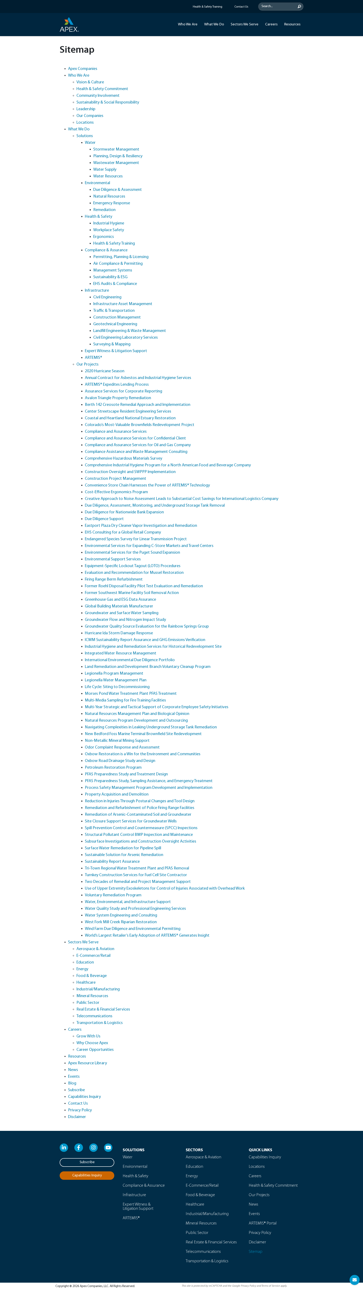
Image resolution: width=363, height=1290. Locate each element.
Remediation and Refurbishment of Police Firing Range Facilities (139, 808)
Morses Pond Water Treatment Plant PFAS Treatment (131, 694)
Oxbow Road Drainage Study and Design (120, 761)
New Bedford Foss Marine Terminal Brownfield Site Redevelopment (143, 734)
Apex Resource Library (87, 1063)
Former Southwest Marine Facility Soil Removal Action (132, 593)
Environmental (97, 183)
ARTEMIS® (93, 358)
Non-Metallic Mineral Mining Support (117, 741)
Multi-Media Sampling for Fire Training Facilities (125, 700)
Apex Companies (82, 69)
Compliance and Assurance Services (116, 432)
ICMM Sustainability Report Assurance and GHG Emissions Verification (145, 640)
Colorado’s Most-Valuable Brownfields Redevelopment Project (139, 425)
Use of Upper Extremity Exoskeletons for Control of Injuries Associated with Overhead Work (165, 888)
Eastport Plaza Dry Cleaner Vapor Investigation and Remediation (141, 526)
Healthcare (86, 983)
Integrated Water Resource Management (120, 653)
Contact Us (78, 1103)
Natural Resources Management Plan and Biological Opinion (137, 714)
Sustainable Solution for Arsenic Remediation (124, 855)
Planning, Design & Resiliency (117, 156)
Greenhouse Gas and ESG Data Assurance (120, 600)
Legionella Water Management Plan (115, 680)
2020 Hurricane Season (104, 371)
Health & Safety (98, 217)
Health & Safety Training (114, 243)
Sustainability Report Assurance (112, 862)
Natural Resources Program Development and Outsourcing (136, 720)
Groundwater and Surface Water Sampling (121, 613)
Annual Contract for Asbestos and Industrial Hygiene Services (138, 378)
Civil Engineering (107, 297)
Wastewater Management (116, 163)
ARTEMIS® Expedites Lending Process (117, 385)
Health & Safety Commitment (102, 89)
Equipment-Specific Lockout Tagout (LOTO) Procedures (132, 566)
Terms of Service (270, 1286)
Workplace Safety (108, 230)
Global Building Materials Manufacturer (119, 606)
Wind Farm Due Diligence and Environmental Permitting (132, 929)
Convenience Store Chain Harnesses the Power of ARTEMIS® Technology (147, 485)
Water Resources (108, 176)
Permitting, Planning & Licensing (121, 257)
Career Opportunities (95, 1050)
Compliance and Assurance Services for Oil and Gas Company (138, 445)
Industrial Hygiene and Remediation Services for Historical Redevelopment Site (153, 647)
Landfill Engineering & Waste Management (129, 331)
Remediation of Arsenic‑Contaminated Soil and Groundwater (138, 815)
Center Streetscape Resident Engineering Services (128, 411)
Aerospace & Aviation (95, 949)
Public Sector (87, 1003)
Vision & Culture (90, 82)
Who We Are (187, 24)
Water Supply (104, 170)
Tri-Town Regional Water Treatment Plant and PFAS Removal (137, 868)
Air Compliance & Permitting (118, 264)
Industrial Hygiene (108, 223)
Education (85, 962)
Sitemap (255, 1252)
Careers (271, 24)
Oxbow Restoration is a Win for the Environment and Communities (142, 754)
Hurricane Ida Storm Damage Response (119, 633)
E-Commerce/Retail (93, 956)
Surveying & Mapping (111, 344)
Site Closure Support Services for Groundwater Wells (131, 821)
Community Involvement (98, 96)
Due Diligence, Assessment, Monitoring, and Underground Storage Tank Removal (155, 505)
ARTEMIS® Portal (263, 1223)
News (73, 1070)
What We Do (214, 24)
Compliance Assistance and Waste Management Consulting (136, 452)
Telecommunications (94, 1016)
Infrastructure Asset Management (122, 304)
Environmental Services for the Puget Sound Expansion (132, 553)
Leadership (85, 109)
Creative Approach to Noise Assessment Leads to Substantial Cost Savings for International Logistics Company (181, 499)
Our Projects (87, 364)
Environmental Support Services (113, 559)
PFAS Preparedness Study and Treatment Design (126, 774)
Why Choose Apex (92, 1043)
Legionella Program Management (114, 673)
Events (74, 1077)
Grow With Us (88, 1036)
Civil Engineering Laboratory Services (125, 338)
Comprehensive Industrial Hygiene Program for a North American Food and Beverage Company (168, 465)
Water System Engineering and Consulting (121, 915)
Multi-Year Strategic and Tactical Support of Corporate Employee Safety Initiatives (156, 707)
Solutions (84, 136)
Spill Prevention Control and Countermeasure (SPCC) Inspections (141, 828)
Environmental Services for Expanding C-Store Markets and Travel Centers (149, 546)
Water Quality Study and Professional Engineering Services (135, 909)
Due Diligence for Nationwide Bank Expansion (124, 512)
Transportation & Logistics (99, 1023)
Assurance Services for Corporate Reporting (123, 391)
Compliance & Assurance (106, 250)
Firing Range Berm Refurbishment (114, 579)
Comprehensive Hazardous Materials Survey (123, 458)
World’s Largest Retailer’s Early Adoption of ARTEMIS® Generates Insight (147, 935)
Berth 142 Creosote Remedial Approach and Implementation (137, 405)
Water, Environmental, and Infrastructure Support (128, 902)
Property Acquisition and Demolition (117, 794)
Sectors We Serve (244, 24)
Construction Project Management (115, 479)
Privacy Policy (80, 1110)
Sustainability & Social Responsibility (107, 102)
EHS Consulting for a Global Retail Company (123, 532)
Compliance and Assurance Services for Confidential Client (135, 438)
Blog (72, 1083)
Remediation (104, 210)
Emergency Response (111, 203)
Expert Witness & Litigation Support (116, 351)
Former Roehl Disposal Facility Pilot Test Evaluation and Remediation (144, 586)
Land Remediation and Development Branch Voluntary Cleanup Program (147, 667)
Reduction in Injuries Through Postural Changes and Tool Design (140, 801)
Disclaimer (77, 1117)
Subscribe (76, 1090)
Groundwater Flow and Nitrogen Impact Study (125, 620)
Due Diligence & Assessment (117, 190)
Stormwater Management (116, 149)
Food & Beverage (91, 976)
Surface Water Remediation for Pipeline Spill (123, 848)
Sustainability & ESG (110, 277)
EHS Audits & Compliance (115, 284)
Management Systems (112, 270)
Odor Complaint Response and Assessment (122, 747)
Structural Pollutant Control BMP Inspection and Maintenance (139, 835)
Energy (82, 969)
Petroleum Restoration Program (113, 768)
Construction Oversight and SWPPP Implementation (130, 472)
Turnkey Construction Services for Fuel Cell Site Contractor (136, 875)
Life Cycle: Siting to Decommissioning (117, 687)
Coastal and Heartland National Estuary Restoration (130, 418)
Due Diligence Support (104, 519)
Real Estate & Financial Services (103, 1009)
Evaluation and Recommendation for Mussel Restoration (134, 573)
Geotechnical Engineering (115, 324)
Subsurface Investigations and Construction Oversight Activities (140, 841)
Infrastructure (97, 290)
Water (90, 143)
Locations (85, 123)
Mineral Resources (92, 996)
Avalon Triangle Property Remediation (118, 398)
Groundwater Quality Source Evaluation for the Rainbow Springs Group (147, 626)
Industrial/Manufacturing (98, 989)
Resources (292, 24)
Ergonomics (103, 237)
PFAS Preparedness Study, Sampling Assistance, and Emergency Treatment (149, 781)
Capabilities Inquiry (84, 1097)
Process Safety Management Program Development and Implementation (148, 788)
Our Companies (89, 116)
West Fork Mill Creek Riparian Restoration (121, 922)
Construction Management (117, 317)
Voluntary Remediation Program (113, 895)
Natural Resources (109, 196)
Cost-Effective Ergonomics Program (116, 492)
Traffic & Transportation (114, 311)
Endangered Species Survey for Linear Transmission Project (136, 539)
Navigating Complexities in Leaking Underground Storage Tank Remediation (151, 727)
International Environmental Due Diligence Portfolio (130, 660)
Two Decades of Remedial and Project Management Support (138, 882)
